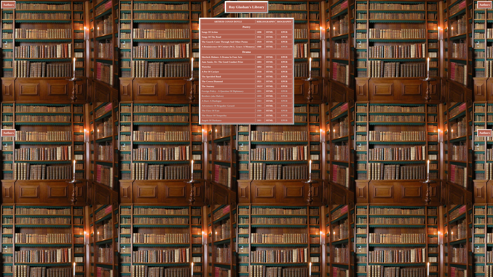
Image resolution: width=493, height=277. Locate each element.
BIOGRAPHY (284, 21)
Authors (8, 4)
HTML (269, 32)
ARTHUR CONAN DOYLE (228, 21)
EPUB (284, 32)
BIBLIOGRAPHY (266, 21)
